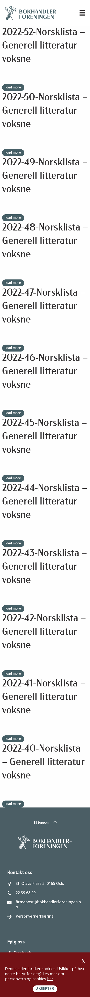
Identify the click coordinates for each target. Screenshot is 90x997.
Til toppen (41, 823)
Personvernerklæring (35, 916)
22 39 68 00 (26, 892)
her (50, 978)
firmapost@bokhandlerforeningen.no (48, 904)
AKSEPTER (45, 989)
